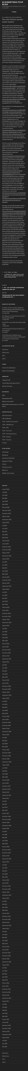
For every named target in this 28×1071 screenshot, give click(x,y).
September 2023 (6, 586)
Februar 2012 (5, 983)
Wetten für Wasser (7, 386)
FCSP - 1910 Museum (8, 424)
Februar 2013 (5, 946)
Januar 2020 (5, 719)
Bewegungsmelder (7, 398)
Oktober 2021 (5, 656)
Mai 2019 (4, 740)
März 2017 (5, 810)
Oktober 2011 (5, 995)
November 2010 (6, 1028)
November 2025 (6, 513)
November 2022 (6, 616)
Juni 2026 (4, 495)
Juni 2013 (4, 934)
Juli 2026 (4, 492)
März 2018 (5, 777)
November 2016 (6, 819)
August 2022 (5, 625)
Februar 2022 (5, 643)
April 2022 (5, 637)
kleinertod (17, 17)
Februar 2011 (5, 1019)
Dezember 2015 (6, 849)
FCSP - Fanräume (6, 439)
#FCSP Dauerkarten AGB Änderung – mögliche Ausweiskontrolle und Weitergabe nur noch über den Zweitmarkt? (13, 337)
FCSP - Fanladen (6, 436)
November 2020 (6, 689)
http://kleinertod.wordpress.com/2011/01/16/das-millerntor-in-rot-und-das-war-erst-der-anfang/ (14, 194)
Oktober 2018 (5, 759)
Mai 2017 (4, 804)
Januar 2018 (5, 783)
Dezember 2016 (6, 816)
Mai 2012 (4, 974)
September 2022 (6, 622)
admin (4, 358)
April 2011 (4, 1013)
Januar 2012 (5, 986)
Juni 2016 (4, 834)
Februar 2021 (5, 680)
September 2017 (6, 795)
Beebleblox (5, 455)
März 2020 (5, 713)
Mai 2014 (4, 904)
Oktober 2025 (6, 516)
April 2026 (5, 501)
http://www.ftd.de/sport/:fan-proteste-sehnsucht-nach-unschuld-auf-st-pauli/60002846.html (12, 172)
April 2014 (5, 907)
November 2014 (6, 889)
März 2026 (5, 504)
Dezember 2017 (6, 786)
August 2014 (5, 898)
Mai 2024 (4, 568)
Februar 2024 (5, 577)
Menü (14, 11)
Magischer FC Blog (7, 461)
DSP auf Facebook (7, 415)
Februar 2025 (5, 540)
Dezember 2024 (6, 547)
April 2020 (5, 710)
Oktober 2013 (5, 922)
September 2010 (6, 1034)
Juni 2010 (4, 1043)
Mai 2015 (4, 871)
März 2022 (5, 640)
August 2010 (5, 1037)
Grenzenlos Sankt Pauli (8, 458)
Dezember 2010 (6, 1025)
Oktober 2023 (6, 583)
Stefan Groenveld (7, 467)
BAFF (3, 395)
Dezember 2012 (6, 952)
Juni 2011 (4, 1007)
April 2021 (5, 674)
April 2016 (5, 840)
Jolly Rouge (12, 275)
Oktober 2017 (5, 792)
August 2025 (5, 522)
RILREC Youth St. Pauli (8, 473)
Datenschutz (5, 352)
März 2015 (5, 877)
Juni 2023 (4, 595)
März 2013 (5, 943)
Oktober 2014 (5, 892)
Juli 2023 (4, 592)
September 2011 (6, 998)
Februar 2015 (5, 880)
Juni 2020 (4, 704)
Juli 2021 (4, 665)
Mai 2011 (4, 1010)
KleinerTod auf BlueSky (8, 371)
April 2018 (5, 774)
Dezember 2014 (6, 886)
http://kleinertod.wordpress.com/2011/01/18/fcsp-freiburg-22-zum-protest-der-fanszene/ (14, 200)
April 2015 (5, 874)
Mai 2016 (4, 837)
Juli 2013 (4, 931)
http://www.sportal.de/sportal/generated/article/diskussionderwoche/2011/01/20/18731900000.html (14, 213)
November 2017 (6, 789)
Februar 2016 (5, 846)
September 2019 (6, 731)
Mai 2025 (4, 531)
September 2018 (6, 762)
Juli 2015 (4, 865)
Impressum (5, 349)
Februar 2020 (5, 716)
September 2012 (6, 962)
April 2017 (5, 807)
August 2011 (5, 1001)
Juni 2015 (4, 868)
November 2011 (6, 992)
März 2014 (5, 910)
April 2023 (5, 601)
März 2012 (5, 980)
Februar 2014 (5, 913)
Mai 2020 (4, 707)
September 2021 (6, 659)
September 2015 (6, 858)
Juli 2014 (4, 901)
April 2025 (5, 534)
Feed (3, 355)
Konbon (4, 464)
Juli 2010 (4, 1040)
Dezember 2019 (6, 722)
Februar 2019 (5, 749)
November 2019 (6, 725)
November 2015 (6, 852)
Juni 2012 (4, 971)
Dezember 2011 (6, 989)
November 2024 (6, 549)
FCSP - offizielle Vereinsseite (10, 421)
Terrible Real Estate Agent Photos (11, 383)
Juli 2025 (4, 525)
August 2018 (5, 765)
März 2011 (5, 1016)
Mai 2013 (4, 937)
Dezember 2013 (6, 916)
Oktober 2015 (5, 855)
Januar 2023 (5, 610)
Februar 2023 (5, 607)
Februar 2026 (5, 507)
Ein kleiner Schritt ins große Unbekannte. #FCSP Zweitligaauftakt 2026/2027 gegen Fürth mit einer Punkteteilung (13, 309)
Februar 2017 (5, 813)
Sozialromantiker (10, 277)
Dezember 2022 (6, 613)
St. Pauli (14, 272)
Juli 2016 (4, 831)
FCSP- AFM (5, 427)
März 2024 (5, 574)
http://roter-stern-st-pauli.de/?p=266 (12, 134)
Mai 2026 (4, 498)
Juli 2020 (4, 701)
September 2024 (6, 556)
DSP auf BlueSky (6, 418)
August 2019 (5, 734)
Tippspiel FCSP (6, 380)
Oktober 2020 (6, 692)
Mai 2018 (4, 771)
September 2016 (6, 825)
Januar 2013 (5, 949)
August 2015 (5, 862)
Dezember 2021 (6, 649)
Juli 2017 (4, 801)
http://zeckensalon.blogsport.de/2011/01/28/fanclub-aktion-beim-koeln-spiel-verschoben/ (14, 101)
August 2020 (5, 698)
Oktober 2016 (5, 822)
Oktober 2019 (5, 728)
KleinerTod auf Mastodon (9, 368)
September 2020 (6, 695)
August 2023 (5, 589)
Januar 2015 (5, 883)
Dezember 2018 (6, 752)
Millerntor (20, 275)
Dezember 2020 (6, 686)
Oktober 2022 (6, 619)
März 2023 (5, 604)
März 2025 (5, 537)
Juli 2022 (4, 628)
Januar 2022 (5, 646)
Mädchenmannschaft (8, 401)
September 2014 (6, 895)
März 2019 (5, 746)
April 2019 (5, 743)
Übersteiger (5, 452)
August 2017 (5, 798)
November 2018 (6, 756)
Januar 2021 (5, 683)
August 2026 (5, 489)
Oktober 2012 (5, 958)
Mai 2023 (4, 598)
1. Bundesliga (8, 274)
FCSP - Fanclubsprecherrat (9, 433)
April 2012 (5, 977)
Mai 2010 (4, 1046)
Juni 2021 (4, 668)
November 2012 (6, 955)
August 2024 (5, 559)
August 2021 (5, 662)
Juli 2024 (4, 562)
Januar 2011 (5, 1022)
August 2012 (5, 965)
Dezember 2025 (6, 510)
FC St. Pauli (7, 272)
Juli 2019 (4, 737)
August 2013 (5, 928)
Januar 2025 (5, 543)
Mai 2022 (4, 634)
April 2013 (5, 940)
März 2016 (5, 843)
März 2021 (5, 677)
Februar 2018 (5, 780)
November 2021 (6, 653)
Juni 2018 (4, 768)
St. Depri (4, 442)
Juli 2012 (4, 968)
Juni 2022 (4, 631)
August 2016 (5, 828)
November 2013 (6, 919)
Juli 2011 (4, 1004)
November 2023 (6, 580)
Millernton (5, 470)
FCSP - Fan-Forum (7, 430)
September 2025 (6, 519)
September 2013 (6, 925)
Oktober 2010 (5, 1031)
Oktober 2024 (6, 553)
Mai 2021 (4, 671)
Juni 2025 (4, 528)
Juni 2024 (4, 565)
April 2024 (5, 571)
